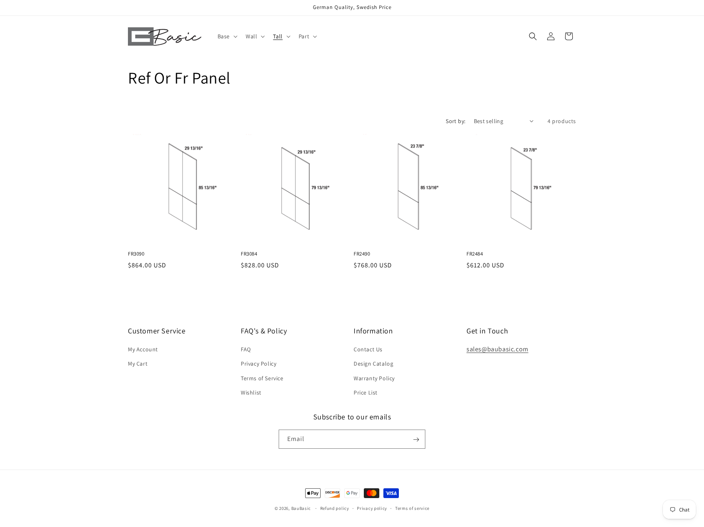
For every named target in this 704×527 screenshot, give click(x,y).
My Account (143, 349)
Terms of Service (262, 378)
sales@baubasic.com (497, 349)
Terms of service (412, 508)
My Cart (137, 364)
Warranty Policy (374, 378)
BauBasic (301, 508)
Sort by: (455, 121)
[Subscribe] (416, 439)
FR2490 (362, 254)
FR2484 (474, 254)
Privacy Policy (258, 364)
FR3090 (136, 254)
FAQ (246, 349)
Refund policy (334, 508)
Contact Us (368, 349)
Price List (366, 392)
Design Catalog (373, 364)
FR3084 (249, 254)
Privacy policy (372, 508)
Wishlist (251, 392)
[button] (227, 36)
